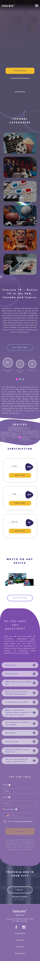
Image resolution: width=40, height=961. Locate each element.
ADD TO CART (20, 475)
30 (32, 364)
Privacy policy (20, 946)
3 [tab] (23, 379)
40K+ (8, 362)
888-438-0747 (20, 915)
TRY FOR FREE (20, 347)
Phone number (9, 809)
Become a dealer (20, 896)
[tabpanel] (8, 364)
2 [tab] (20, 379)
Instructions (20, 598)
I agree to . (20, 821)
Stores (20, 890)
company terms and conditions (23, 821)
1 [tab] (17, 379)
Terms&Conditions (20, 933)
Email (5, 797)
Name (5, 785)
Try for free (20, 831)
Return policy (20, 940)
